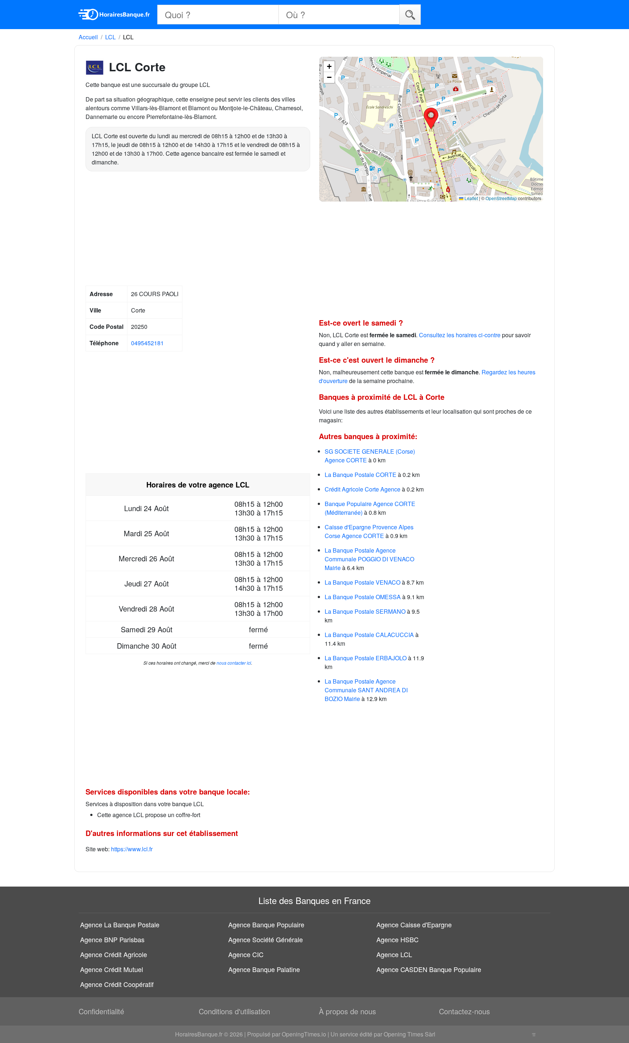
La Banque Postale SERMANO (365, 611)
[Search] (410, 14)
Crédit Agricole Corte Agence (362, 489)
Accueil (88, 37)
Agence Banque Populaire (266, 924)
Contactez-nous (464, 1011)
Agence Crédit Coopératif (117, 984)
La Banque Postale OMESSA (363, 597)
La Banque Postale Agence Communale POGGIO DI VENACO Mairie (369, 559)
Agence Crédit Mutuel (111, 969)
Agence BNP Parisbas (112, 939)
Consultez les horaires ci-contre (460, 335)
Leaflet (470, 198)
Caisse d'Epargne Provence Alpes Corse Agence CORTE (369, 531)
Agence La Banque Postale (119, 924)
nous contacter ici (234, 663)
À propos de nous (347, 1011)
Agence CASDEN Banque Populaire (428, 969)
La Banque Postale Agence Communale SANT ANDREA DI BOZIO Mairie (366, 690)
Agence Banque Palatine (264, 969)
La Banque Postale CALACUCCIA (369, 634)
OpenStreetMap (501, 198)
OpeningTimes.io (304, 1034)
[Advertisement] (198, 229)
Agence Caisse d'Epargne (414, 924)
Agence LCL (394, 954)
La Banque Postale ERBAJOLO (366, 658)
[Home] (114, 14)
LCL (110, 37)
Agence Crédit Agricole (113, 954)
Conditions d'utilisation (234, 1011)
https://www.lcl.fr (132, 849)
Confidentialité (101, 1011)
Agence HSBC (397, 939)
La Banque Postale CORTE (360, 474)
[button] (431, 119)
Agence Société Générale (265, 939)
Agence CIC (246, 954)
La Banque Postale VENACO (362, 582)
